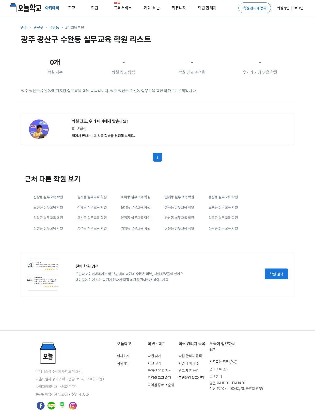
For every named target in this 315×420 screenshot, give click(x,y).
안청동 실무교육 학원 (135, 217)
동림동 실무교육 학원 (223, 196)
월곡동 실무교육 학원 (179, 207)
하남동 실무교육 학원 (179, 217)
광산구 (38, 27)
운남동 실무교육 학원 (135, 207)
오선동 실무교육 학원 (92, 217)
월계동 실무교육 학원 (92, 196)
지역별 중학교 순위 (161, 384)
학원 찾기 (154, 355)
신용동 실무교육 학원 (179, 228)
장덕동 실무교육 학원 (48, 217)
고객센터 (215, 376)
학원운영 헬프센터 (191, 377)
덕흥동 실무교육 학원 (223, 217)
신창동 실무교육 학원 (48, 196)
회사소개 (123, 355)
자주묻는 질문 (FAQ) (223, 361)
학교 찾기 (154, 363)
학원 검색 (276, 273)
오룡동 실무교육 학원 (223, 207)
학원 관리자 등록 (255, 7)
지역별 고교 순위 (159, 377)
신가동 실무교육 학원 (92, 207)
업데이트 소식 (219, 369)
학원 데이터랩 (188, 363)
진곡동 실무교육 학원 (223, 228)
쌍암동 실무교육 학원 (135, 228)
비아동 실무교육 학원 (135, 196)
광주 (24, 27)
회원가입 (123, 363)
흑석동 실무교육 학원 (92, 228)
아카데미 (52, 8)
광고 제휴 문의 (189, 370)
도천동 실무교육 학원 (48, 207)
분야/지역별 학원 (160, 370)
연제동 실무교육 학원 (179, 196)
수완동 (54, 27)
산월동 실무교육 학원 (48, 228)
